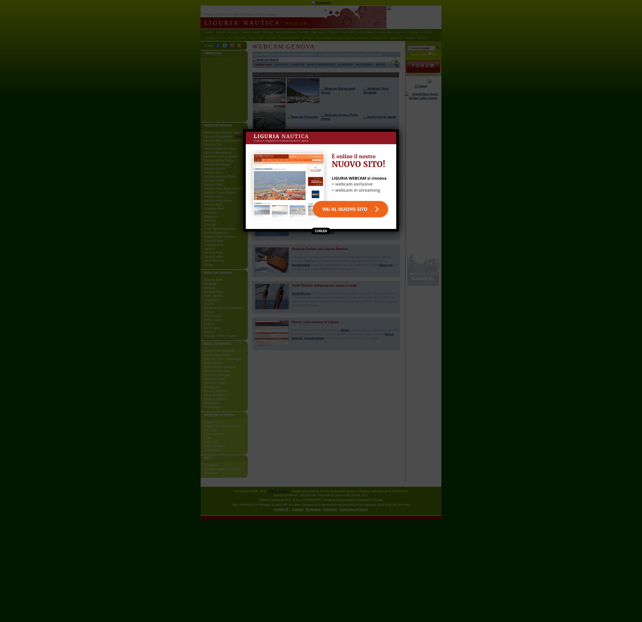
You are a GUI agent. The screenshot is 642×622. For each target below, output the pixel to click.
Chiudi (321, 231)
